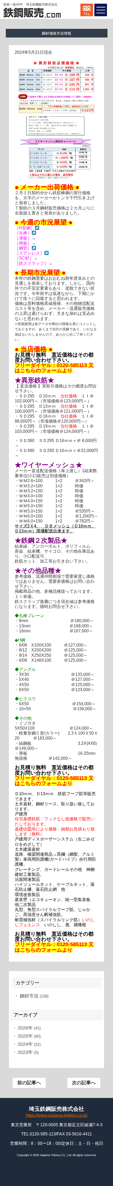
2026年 (25, 1028)
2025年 (25, 1036)
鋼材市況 (29, 996)
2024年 (25, 1044)
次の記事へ (84, 1082)
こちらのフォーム (41, 370)
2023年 (25, 1052)
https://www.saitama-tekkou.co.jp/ (57, 1115)
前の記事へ (29, 1082)
